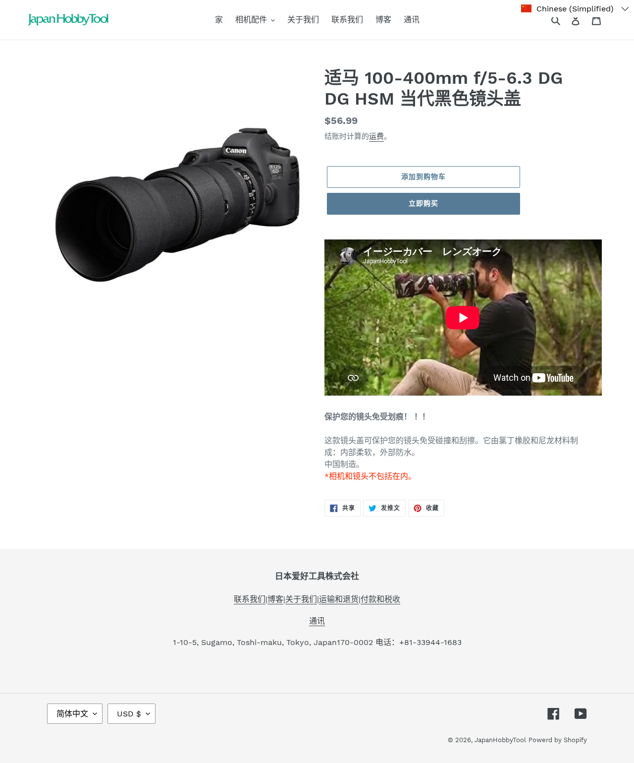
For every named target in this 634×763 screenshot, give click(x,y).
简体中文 (72, 713)
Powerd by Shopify (557, 740)
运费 (376, 136)
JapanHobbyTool (500, 740)
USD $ (129, 713)
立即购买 (423, 203)
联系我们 (249, 599)
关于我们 (301, 599)
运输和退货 (339, 599)
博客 (275, 599)
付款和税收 (380, 599)
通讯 (317, 621)
